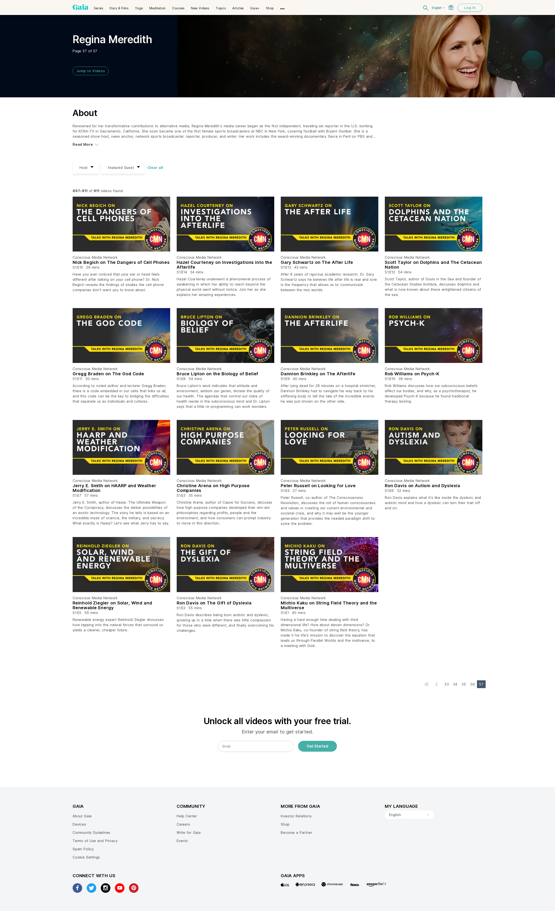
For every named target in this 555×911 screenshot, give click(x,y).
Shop (285, 824)
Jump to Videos (90, 71)
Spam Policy (83, 849)
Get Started (317, 746)
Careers (183, 824)
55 (464, 684)
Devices (79, 824)
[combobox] (409, 814)
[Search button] (426, 7)
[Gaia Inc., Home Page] (80, 7)
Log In (470, 7)
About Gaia (82, 816)
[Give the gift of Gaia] (451, 7)
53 (447, 684)
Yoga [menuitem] (139, 8)
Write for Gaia (189, 832)
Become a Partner (296, 832)
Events (182, 841)
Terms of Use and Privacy (95, 841)
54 (455, 684)
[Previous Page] (437, 684)
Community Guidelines (91, 832)
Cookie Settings (86, 857)
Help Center (187, 816)
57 (481, 684)
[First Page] (428, 684)
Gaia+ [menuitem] (255, 8)
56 (472, 684)
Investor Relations (296, 816)
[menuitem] (98, 6)
